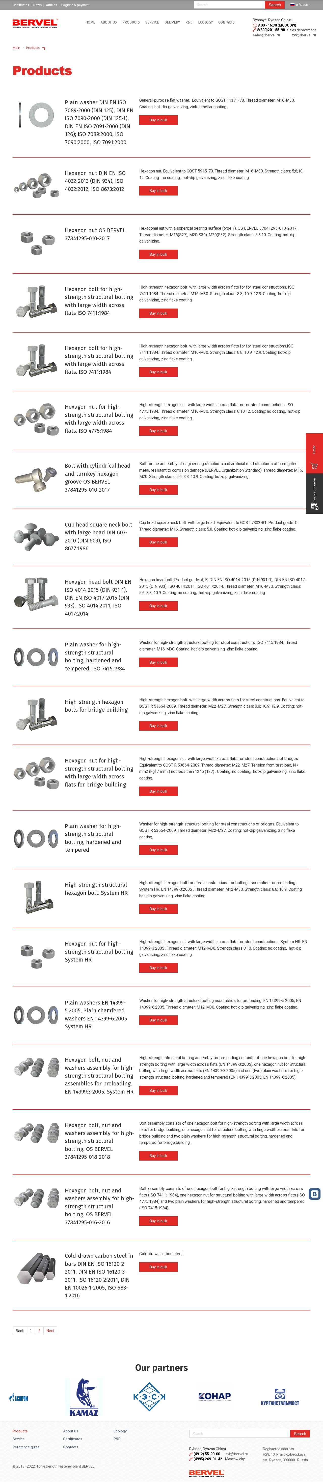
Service (19, 1439)
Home (90, 22)
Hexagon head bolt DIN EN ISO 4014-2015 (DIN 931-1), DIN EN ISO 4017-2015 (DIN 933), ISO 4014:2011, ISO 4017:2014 (98, 597)
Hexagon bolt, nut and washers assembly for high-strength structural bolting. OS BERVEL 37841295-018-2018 (99, 1141)
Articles (51, 5)
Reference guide (26, 1447)
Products (131, 22)
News (37, 5)
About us (109, 22)
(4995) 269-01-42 (208, 1459)
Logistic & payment (75, 5)
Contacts (226, 22)
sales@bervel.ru (266, 35)
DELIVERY (172, 22)
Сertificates (21, 5)
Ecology (205, 22)
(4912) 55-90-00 (207, 1454)
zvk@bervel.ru (304, 35)
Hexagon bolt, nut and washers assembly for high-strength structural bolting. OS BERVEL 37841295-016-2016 (99, 1206)
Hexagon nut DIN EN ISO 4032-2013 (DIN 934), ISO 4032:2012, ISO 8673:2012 (95, 181)
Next (50, 1331)
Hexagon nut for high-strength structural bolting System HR (99, 951)
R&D (189, 22)
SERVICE (152, 22)
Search (275, 5)
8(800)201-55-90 (271, 30)
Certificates (72, 1439)
